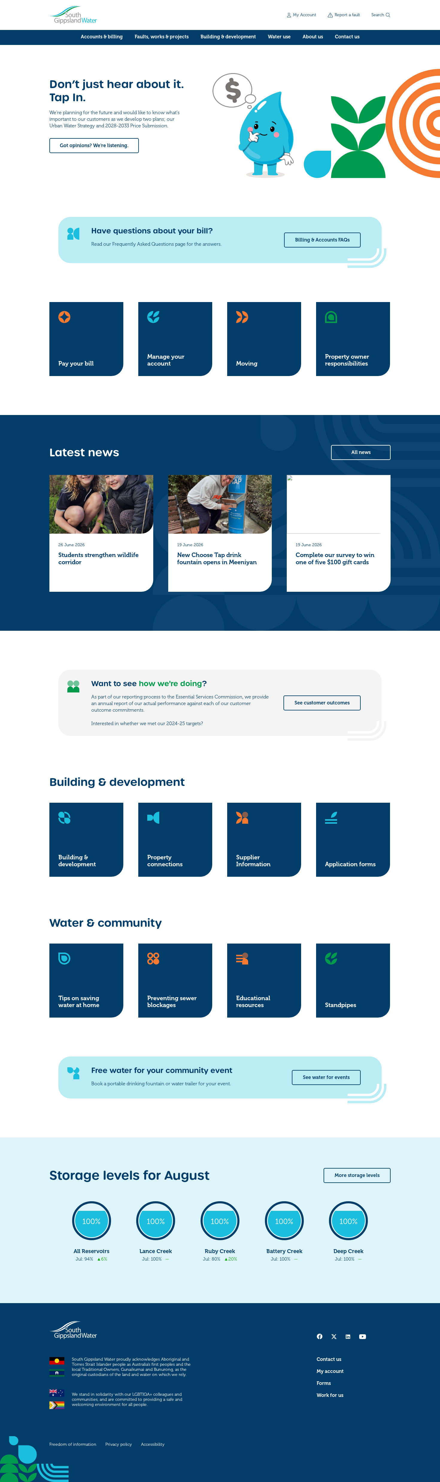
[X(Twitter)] (334, 1336)
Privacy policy (118, 1444)
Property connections (165, 861)
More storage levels (357, 1175)
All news (361, 452)
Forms (324, 1383)
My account (330, 1371)
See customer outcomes (322, 703)
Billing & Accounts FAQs (322, 240)
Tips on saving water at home (78, 1002)
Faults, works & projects (162, 37)
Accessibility (153, 1444)
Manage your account (165, 360)
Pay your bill (76, 363)
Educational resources (253, 1002)
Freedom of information (72, 1444)
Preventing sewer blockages (172, 1002)
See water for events (326, 1077)
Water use (279, 37)
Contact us (347, 37)
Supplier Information (253, 861)
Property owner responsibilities (347, 360)
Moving (246, 363)
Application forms (350, 864)
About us (313, 37)
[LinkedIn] (348, 1336)
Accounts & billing (102, 37)
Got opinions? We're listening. (94, 145)
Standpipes (340, 1005)
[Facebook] (319, 1336)
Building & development (228, 37)
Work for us (330, 1395)
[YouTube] (362, 1336)
